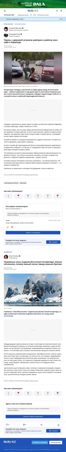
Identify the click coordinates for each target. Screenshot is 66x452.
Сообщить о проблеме (40, 442)
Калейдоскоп (8, 252)
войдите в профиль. (13, 215)
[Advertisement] (33, 110)
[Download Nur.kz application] (33, 4)
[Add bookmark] (58, 425)
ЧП (31, 15)
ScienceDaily (8, 316)
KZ (57, 10)
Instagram (54, 242)
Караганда (23, 183)
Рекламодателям (56, 442)
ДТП (35, 15)
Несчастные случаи (43, 15)
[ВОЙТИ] (61, 11)
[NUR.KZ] (33, 11)
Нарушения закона (23, 15)
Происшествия (9, 15)
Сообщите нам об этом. (30, 175)
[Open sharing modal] (41, 424)
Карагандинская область (11, 183)
